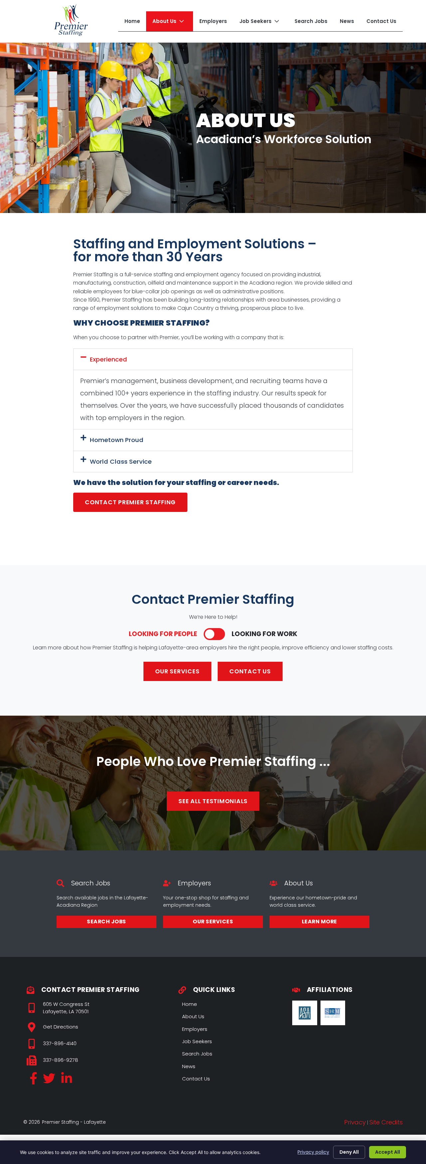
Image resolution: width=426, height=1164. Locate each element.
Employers (213, 21)
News (347, 21)
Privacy (355, 1122)
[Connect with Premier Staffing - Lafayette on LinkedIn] (66, 1080)
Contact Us (381, 21)
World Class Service (121, 461)
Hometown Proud (116, 440)
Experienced (108, 359)
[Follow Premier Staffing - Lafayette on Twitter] (49, 1080)
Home (132, 21)
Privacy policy (313, 1152)
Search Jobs (311, 21)
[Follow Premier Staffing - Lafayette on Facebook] (33, 1080)
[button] (213, 359)
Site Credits (386, 1122)
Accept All (387, 1152)
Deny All (349, 1152)
